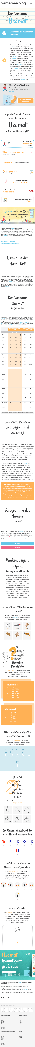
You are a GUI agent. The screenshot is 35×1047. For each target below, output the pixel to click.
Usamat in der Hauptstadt (16, 162)
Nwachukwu (10, 324)
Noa (2, 1043)
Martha (17, 693)
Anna (2, 1023)
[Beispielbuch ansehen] (17, 99)
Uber (20, 324)
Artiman (3, 374)
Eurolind (15, 324)
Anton (16, 692)
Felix (3, 347)
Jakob (22, 322)
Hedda (3, 1044)
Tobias (3, 357)
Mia (2, 1024)
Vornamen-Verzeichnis (8, 1005)
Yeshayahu (4, 402)
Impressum (21, 1035)
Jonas (3, 361)
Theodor (17, 697)
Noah (3, 364)
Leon (3, 354)
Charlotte (3, 1021)
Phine (2, 1037)
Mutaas (11, 537)
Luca (20, 1027)
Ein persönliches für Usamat (27, 143)
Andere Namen (21, 181)
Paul (20, 322)
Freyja (2, 1036)
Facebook (20, 1036)
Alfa (14, 716)
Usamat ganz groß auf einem (23, 200)
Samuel (17, 690)
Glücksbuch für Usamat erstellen (17, 220)
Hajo (2, 1042)
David (3, 351)
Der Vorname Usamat (9, 191)
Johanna (3, 1027)
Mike (14, 718)
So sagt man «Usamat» (13, 153)
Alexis (2, 1038)
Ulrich (16, 688)
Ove (2, 1039)
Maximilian (26, 322)
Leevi (2, 1035)
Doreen (3, 1040)
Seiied (6, 324)
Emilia (2, 1022)
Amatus (3, 537)
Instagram (20, 1037)
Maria (2, 1020)
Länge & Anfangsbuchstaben (11, 172)
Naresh (3, 407)
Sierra (14, 714)
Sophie (3, 1019)
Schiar (3, 370)
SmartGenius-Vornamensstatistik (9, 412)
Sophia (3, 1028)
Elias (2, 323)
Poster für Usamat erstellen (9, 972)
